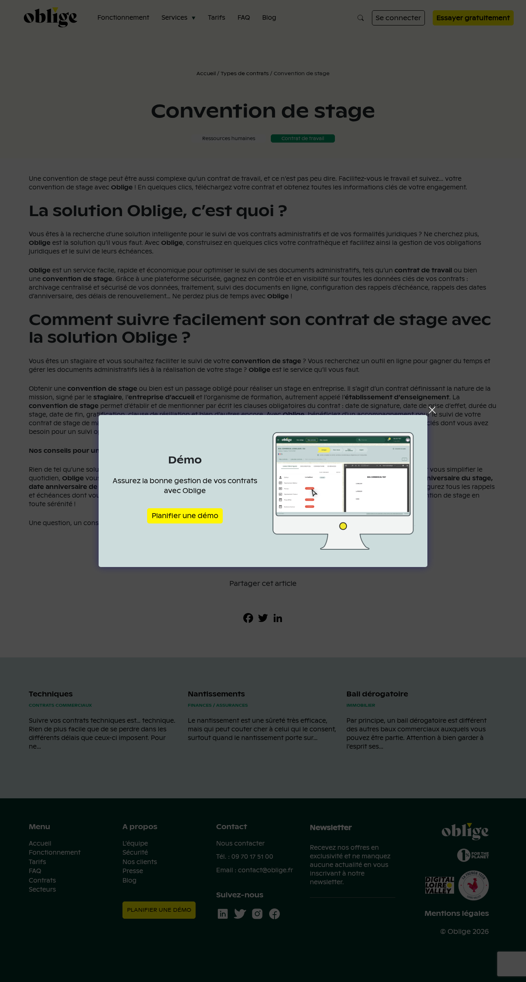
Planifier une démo (185, 516)
